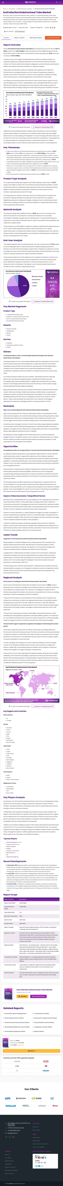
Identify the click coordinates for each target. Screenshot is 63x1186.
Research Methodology (11, 1170)
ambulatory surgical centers (15, 168)
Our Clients (8, 1158)
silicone (54, 161)
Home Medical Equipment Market (15, 1031)
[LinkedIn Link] (13, 1137)
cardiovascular (53, 257)
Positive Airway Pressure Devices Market (17, 1022)
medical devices (33, 424)
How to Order (36, 1130)
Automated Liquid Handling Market (15, 1013)
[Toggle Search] (56, 2)
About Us (7, 1154)
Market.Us (11, 1183)
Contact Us (36, 1127)
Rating (13, 1045)
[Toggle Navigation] (3, 2)
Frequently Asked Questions (40, 1144)
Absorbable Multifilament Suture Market (17, 1027)
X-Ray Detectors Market (41, 1013)
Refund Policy (36, 1141)
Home (4, 9)
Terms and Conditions (39, 1147)
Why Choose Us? (9, 1173)
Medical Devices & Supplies (25, 9)
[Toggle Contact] (59, 2)
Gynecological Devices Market (14, 1018)
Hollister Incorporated (13, 850)
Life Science (12, 9)
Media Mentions (9, 1161)
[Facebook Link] (6, 1137)
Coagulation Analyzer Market (43, 1027)
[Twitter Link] (9, 1137)
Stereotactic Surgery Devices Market (45, 1018)
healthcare (16, 816)
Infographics (8, 1164)
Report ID (12, 1040)
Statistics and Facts (10, 1167)
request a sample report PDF (44, 127)
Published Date (14, 1043)
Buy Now (22, 996)
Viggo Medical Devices (13, 844)
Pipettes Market (39, 1031)
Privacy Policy (36, 1137)
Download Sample (38, 996)
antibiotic (50, 155)
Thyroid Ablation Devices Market (44, 1022)
